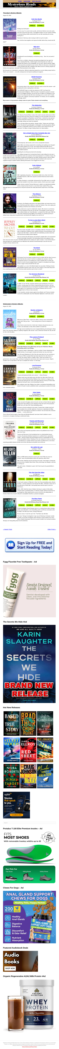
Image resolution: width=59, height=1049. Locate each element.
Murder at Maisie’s (37, 310)
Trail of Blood (36, 165)
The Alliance (37, 194)
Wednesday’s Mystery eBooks (13, 304)
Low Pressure (36, 365)
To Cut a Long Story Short (36, 220)
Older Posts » (52, 529)
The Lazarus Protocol (37, 337)
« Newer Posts (7, 529)
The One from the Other (36, 472)
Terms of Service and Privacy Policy (29, 1046)
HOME (20, 1)
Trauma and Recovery (37, 421)
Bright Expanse (37, 77)
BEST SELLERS (36, 1)
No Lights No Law (36, 447)
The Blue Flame (37, 498)
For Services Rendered (36, 274)
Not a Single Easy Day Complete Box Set (36, 133)
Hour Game (36, 392)
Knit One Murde (36, 19)
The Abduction (36, 105)
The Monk (36, 248)
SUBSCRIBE (27, 1)
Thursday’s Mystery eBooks (12, 13)
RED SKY (37, 47)
